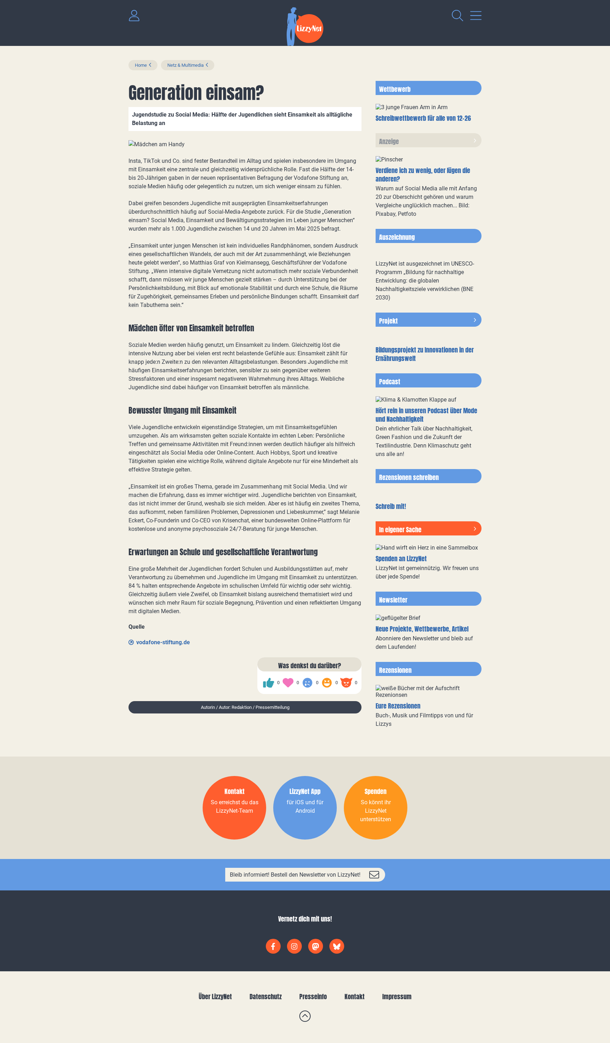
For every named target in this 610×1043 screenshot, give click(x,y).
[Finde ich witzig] (327, 683)
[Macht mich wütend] (346, 683)
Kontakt (355, 996)
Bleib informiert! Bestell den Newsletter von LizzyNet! (295, 874)
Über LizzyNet (215, 996)
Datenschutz (266, 996)
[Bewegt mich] (288, 683)
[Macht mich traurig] (307, 683)
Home (141, 65)
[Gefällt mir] (269, 683)
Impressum (397, 996)
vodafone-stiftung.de (163, 642)
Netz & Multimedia (185, 65)
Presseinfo (313, 996)
